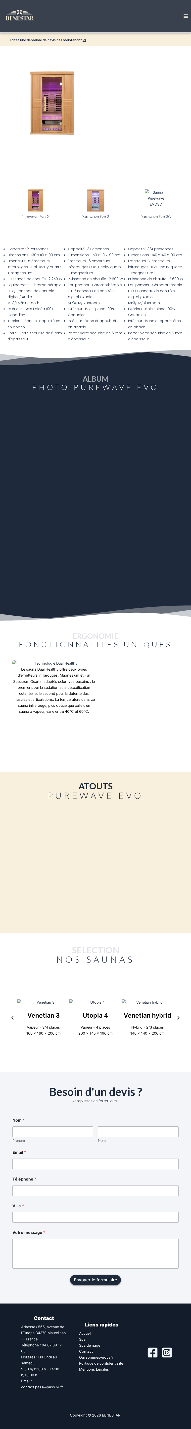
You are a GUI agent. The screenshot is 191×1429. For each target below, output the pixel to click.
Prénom (18, 1140)
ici (84, 40)
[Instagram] (166, 1352)
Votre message (28, 1232)
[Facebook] (152, 1352)
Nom (102, 1140)
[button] (12, 1017)
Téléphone (24, 1179)
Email (19, 1152)
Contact (86, 1351)
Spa (82, 1339)
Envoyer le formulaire (95, 1279)
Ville (18, 1205)
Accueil (85, 1333)
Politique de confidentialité (101, 1363)
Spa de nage (89, 1345)
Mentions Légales (94, 1369)
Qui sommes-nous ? (96, 1357)
